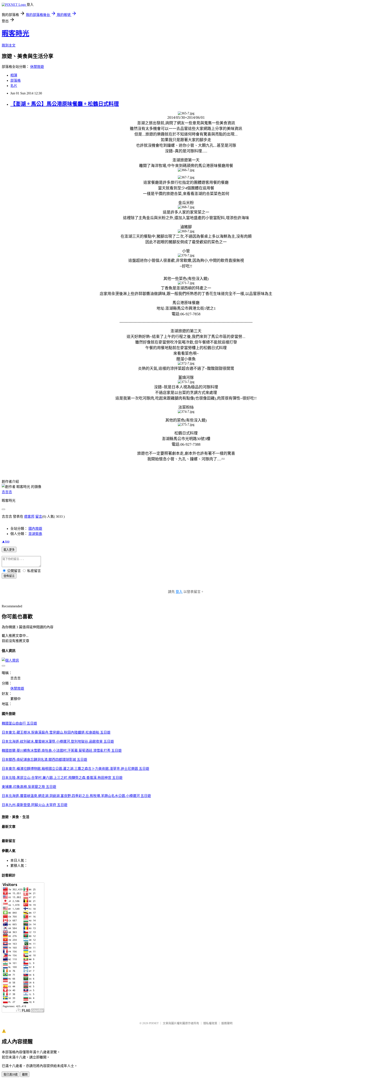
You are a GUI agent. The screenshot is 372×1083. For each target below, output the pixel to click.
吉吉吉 (7, 492)
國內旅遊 (35, 528)
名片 (13, 86)
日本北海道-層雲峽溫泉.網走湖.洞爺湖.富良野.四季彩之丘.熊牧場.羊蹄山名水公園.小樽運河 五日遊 (76, 796)
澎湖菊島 (35, 534)
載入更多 (9, 549)
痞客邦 (29, 516)
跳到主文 (9, 45)
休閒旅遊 (37, 67)
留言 (38, 516)
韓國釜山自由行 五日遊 (19, 723)
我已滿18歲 (10, 1074)
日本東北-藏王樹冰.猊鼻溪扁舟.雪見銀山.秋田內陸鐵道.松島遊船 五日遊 (56, 732)
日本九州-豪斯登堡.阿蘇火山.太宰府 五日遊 (34, 805)
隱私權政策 (210, 1023)
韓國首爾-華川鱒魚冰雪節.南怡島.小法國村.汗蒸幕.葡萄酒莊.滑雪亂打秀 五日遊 (62, 750)
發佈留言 (9, 576)
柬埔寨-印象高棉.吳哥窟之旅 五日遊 (29, 787)
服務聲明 (226, 1023)
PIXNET (154, 1023)
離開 (25, 1074)
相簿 (13, 75)
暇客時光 (15, 33)
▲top (5, 541)
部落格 (15, 80)
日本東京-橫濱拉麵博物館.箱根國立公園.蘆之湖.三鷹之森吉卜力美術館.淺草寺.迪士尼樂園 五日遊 (75, 768)
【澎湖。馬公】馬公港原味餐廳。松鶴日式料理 (64, 104)
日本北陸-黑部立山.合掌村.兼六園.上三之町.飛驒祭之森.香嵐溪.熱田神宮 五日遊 (62, 778)
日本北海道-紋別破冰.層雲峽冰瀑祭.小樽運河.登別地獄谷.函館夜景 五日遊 (58, 741)
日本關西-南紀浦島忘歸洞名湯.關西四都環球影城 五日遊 (44, 759)
